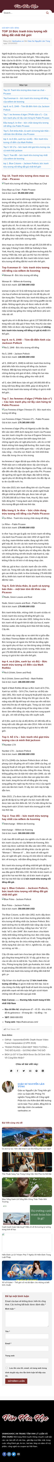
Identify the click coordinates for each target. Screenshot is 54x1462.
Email (8, 1343)
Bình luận (10, 1309)
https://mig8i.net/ (9, 1409)
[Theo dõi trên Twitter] (14, 1454)
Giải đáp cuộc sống (10, 28)
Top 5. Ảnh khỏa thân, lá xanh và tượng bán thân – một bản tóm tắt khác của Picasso (26, 132)
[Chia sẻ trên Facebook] (17, 1071)
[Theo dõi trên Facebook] (4, 1454)
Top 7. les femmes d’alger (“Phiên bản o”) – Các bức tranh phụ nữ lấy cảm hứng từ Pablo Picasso (26, 116)
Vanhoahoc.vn (18, 41)
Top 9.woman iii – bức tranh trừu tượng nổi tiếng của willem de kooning (25, 100)
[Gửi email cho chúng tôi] (18, 1454)
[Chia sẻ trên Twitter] (23, 1071)
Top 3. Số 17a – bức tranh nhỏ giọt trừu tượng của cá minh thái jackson (26, 149)
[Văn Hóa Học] (27, 6)
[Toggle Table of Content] (48, 85)
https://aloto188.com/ (29, 1409)
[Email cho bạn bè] (30, 1071)
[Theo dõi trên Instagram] (9, 1454)
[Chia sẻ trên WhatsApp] (11, 1071)
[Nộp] (47, 12)
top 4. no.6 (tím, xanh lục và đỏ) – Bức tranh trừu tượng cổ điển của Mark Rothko (25, 141)
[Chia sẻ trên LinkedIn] (42, 1071)
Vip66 (3, 1406)
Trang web (10, 1356)
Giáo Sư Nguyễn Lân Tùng (39, 41)
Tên (7, 1331)
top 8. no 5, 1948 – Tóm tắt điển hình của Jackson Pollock (26, 108)
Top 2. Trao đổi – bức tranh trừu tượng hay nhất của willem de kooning (25, 157)
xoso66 (12, 1406)
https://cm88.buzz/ (33, 1406)
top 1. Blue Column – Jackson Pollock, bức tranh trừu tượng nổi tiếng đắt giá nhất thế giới (26, 165)
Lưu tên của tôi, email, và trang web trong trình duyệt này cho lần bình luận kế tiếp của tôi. (26, 1372)
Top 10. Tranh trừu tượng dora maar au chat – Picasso (24, 92)
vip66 (20, 1406)
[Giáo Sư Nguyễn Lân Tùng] (8, 1086)
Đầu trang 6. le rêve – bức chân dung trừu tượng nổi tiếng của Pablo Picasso (25, 124)
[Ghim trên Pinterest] (36, 1071)
